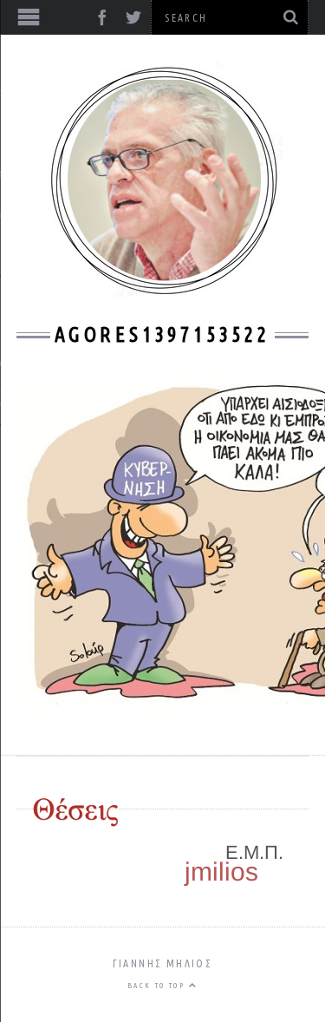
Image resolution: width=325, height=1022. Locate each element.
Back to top (158, 985)
